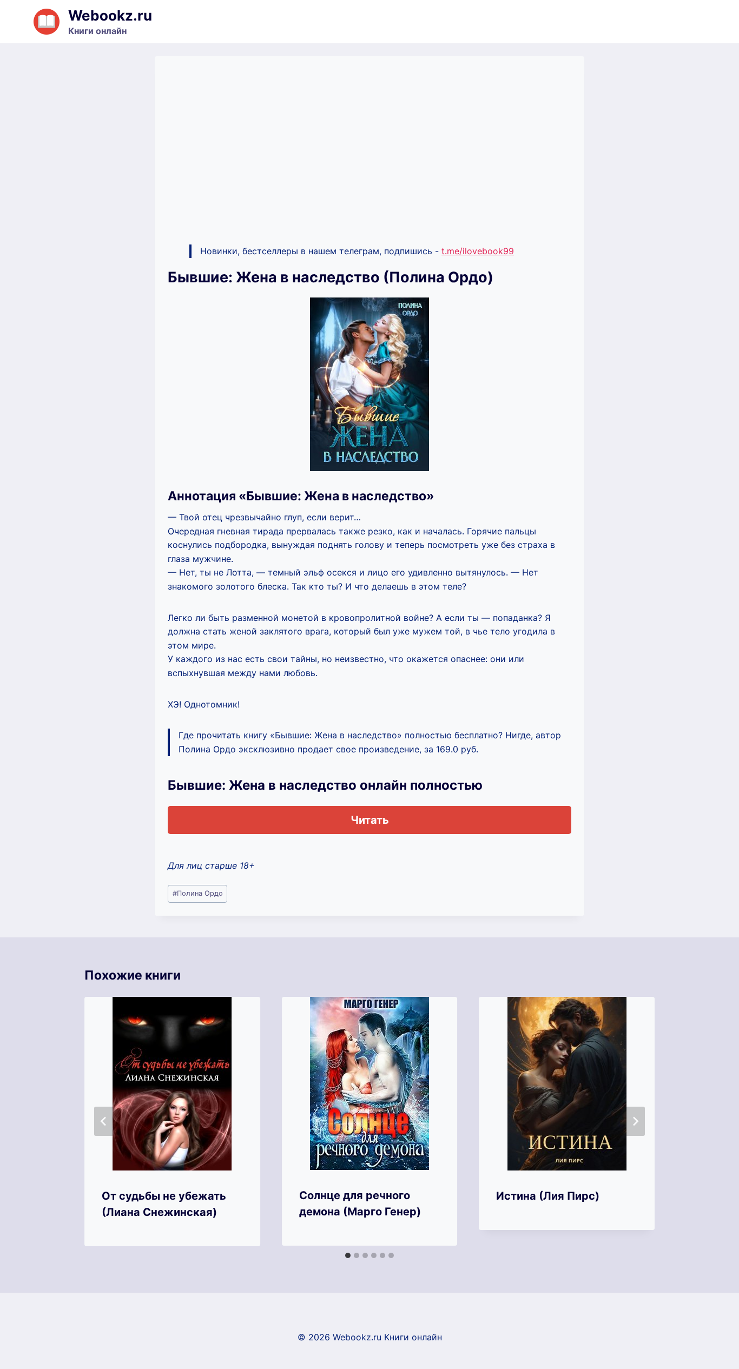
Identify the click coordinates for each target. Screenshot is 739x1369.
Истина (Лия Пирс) (547, 1195)
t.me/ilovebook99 (477, 251)
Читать (370, 820)
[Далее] (635, 1121)
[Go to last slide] (104, 1121)
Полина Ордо (198, 893)
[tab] (348, 1255)
